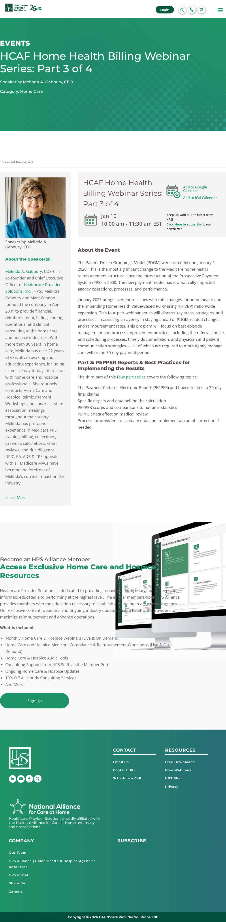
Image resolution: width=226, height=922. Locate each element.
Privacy (171, 787)
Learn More (15, 497)
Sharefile (17, 883)
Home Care (31, 91)
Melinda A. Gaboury (23, 271)
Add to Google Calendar (195, 188)
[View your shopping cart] (201, 9)
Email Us (121, 762)
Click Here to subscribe (184, 224)
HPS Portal (18, 875)
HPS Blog (173, 778)
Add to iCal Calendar (200, 197)
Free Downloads (180, 762)
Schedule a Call (127, 778)
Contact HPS (124, 770)
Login (164, 10)
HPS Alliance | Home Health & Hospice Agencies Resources (52, 864)
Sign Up (34, 700)
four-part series (131, 377)
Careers (16, 892)
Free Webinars (178, 770)
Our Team (17, 853)
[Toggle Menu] (220, 10)
